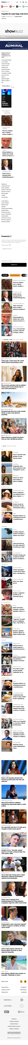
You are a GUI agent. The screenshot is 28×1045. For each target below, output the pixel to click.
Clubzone (24, 992)
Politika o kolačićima (14, 1028)
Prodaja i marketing (14, 1021)
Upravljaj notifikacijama (14, 1032)
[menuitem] (23, 2)
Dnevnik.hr (6, 6)
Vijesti (13, 6)
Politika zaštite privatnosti (14, 1026)
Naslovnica (4, 987)
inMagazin (4, 992)
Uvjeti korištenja (14, 1024)
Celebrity (24, 987)
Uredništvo (14, 1019)
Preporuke (23, 989)
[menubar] (23, 2)
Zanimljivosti (5, 989)
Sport (20, 6)
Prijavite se (14, 264)
